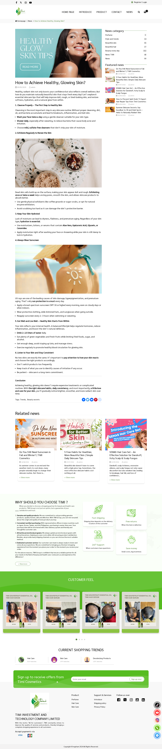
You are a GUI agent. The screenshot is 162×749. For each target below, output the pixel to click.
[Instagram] (25, 2)
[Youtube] (30, 2)
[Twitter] (21, 2)
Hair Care (31, 658)
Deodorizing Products (102, 658)
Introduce (85, 11)
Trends (23, 399)
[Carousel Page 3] (82, 639)
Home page (68, 11)
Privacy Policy (99, 707)
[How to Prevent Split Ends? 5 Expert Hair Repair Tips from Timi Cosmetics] (110, 101)
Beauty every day (112, 50)
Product (101, 11)
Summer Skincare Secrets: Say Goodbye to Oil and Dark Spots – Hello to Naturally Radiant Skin (129, 110)
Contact (117, 11)
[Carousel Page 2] (79, 639)
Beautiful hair (110, 47)
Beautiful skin (110, 43)
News (129, 11)
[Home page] (21, 12)
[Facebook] (16, 2)
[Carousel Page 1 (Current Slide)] (76, 639)
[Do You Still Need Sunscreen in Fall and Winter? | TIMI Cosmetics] (110, 70)
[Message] (157, 737)
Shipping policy (100, 703)
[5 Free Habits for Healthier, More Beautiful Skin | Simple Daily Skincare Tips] (110, 79)
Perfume (108, 35)
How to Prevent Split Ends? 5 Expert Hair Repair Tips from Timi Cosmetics (131, 100)
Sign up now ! (136, 679)
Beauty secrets (33, 399)
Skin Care (63, 658)
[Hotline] (157, 729)
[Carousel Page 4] (84, 639)
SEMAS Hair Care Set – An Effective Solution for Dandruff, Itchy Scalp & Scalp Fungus (130, 90)
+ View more (24, 477)
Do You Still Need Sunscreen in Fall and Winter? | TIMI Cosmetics (130, 70)
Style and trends (112, 39)
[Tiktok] (157, 706)
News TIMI (109, 54)
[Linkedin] (143, 699)
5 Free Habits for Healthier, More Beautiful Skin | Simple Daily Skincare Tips (131, 79)
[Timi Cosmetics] (39, 702)
